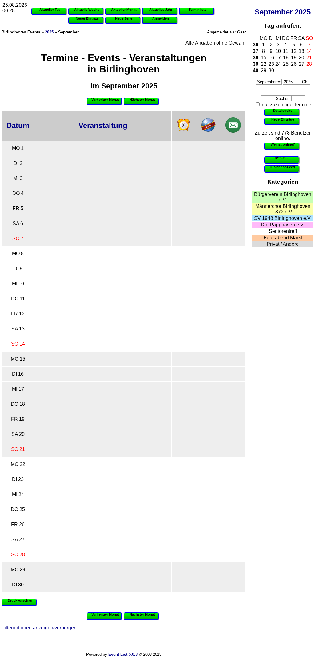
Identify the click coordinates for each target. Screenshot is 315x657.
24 (278, 64)
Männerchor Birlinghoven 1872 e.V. (282, 209)
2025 (303, 12)
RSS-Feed (283, 158)
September (274, 12)
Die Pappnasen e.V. (283, 224)
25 (286, 64)
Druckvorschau (20, 600)
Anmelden (160, 18)
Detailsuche (282, 110)
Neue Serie (123, 18)
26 (294, 64)
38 (255, 57)
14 (309, 51)
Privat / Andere (283, 244)
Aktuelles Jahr (160, 9)
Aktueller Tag (50, 9)
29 (263, 70)
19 (294, 57)
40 (255, 70)
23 (271, 64)
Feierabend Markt (283, 237)
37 (255, 51)
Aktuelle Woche (86, 9)
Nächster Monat (142, 99)
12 (294, 51)
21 (309, 57)
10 (278, 51)
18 (286, 57)
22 (263, 64)
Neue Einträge (282, 119)
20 (301, 57)
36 (255, 44)
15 (263, 57)
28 (309, 64)
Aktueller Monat (124, 9)
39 (255, 64)
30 (271, 70)
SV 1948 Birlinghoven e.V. (283, 218)
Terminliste (197, 9)
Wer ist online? (283, 144)
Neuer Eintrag (87, 18)
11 (285, 51)
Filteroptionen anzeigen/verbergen (39, 627)
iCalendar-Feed (282, 167)
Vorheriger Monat (105, 99)
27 (301, 64)
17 (278, 57)
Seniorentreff (283, 231)
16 (271, 57)
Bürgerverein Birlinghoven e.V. (282, 197)
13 (301, 51)
